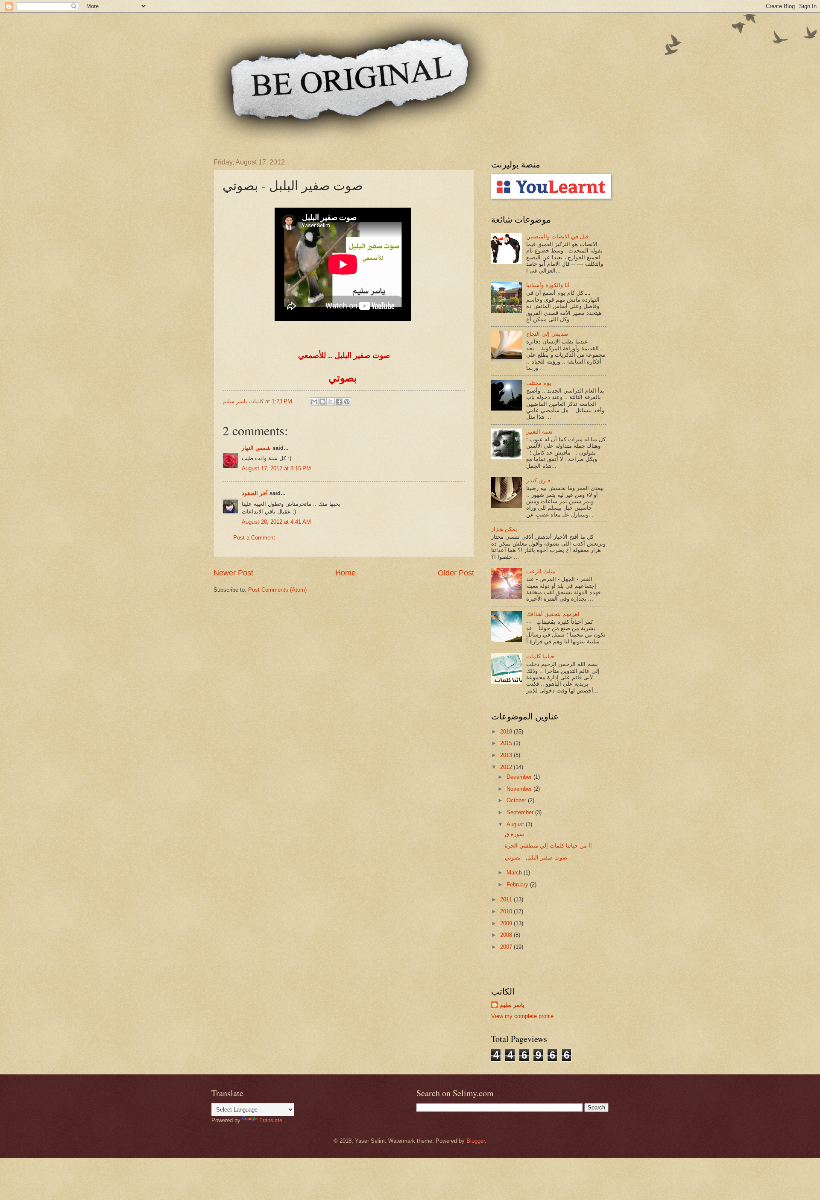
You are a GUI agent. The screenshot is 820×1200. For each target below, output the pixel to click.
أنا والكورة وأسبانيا (548, 285)
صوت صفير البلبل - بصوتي (536, 857)
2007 (507, 947)
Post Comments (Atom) (277, 590)
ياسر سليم (512, 1005)
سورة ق (514, 834)
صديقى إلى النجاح (547, 334)
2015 (507, 743)
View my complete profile (522, 1016)
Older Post (456, 573)
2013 (507, 755)
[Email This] (314, 401)
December (520, 777)
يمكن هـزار (504, 529)
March (515, 872)
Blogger (475, 1141)
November (520, 789)
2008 (507, 935)
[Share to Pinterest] (347, 401)
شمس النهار (256, 448)
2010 (507, 911)
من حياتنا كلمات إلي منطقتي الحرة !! (548, 845)
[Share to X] (330, 401)
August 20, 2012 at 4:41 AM (276, 522)
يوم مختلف (538, 383)
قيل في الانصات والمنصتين (557, 236)
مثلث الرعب (540, 571)
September (521, 812)
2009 (507, 923)
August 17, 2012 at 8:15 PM (276, 468)
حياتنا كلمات (540, 656)
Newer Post (233, 573)
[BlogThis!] (322, 401)
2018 (507, 731)
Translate (270, 1120)
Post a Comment (254, 537)
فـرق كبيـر (538, 480)
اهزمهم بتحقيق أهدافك (553, 614)
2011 (507, 899)
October (517, 800)
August (516, 824)
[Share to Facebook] (338, 401)
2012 (507, 767)
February (518, 884)
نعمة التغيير (539, 431)
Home (345, 573)
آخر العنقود (255, 493)
